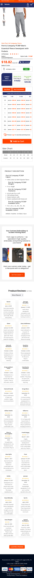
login (13, 135)
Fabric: (3, 56)
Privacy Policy (11, 575)
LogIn (28, 6)
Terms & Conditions (21, 575)
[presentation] (26, 245)
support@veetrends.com (17, 565)
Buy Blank (7, 89)
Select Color (5, 65)
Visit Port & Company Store (11, 43)
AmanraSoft (23, 574)
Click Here (11, 0)
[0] (31, 4)
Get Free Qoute (17, 275)
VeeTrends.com (16, 572)
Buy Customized (19, 89)
